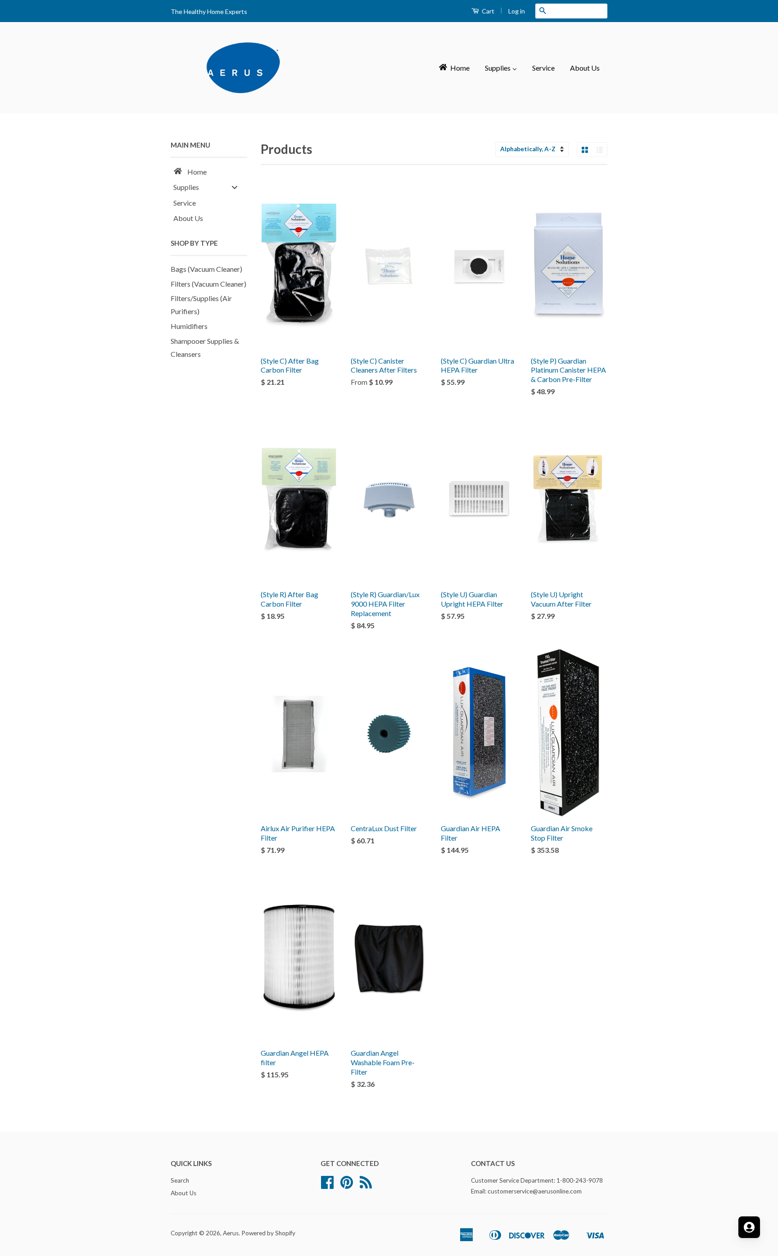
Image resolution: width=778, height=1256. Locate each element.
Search (180, 1180)
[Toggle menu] (234, 187)
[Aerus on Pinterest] (346, 1185)
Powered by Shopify (268, 1233)
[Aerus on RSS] (365, 1185)
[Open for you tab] (749, 1227)
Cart (487, 11)
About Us (183, 1193)
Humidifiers (189, 326)
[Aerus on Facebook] (327, 1185)
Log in (516, 11)
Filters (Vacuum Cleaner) (208, 283)
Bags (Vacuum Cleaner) (206, 269)
